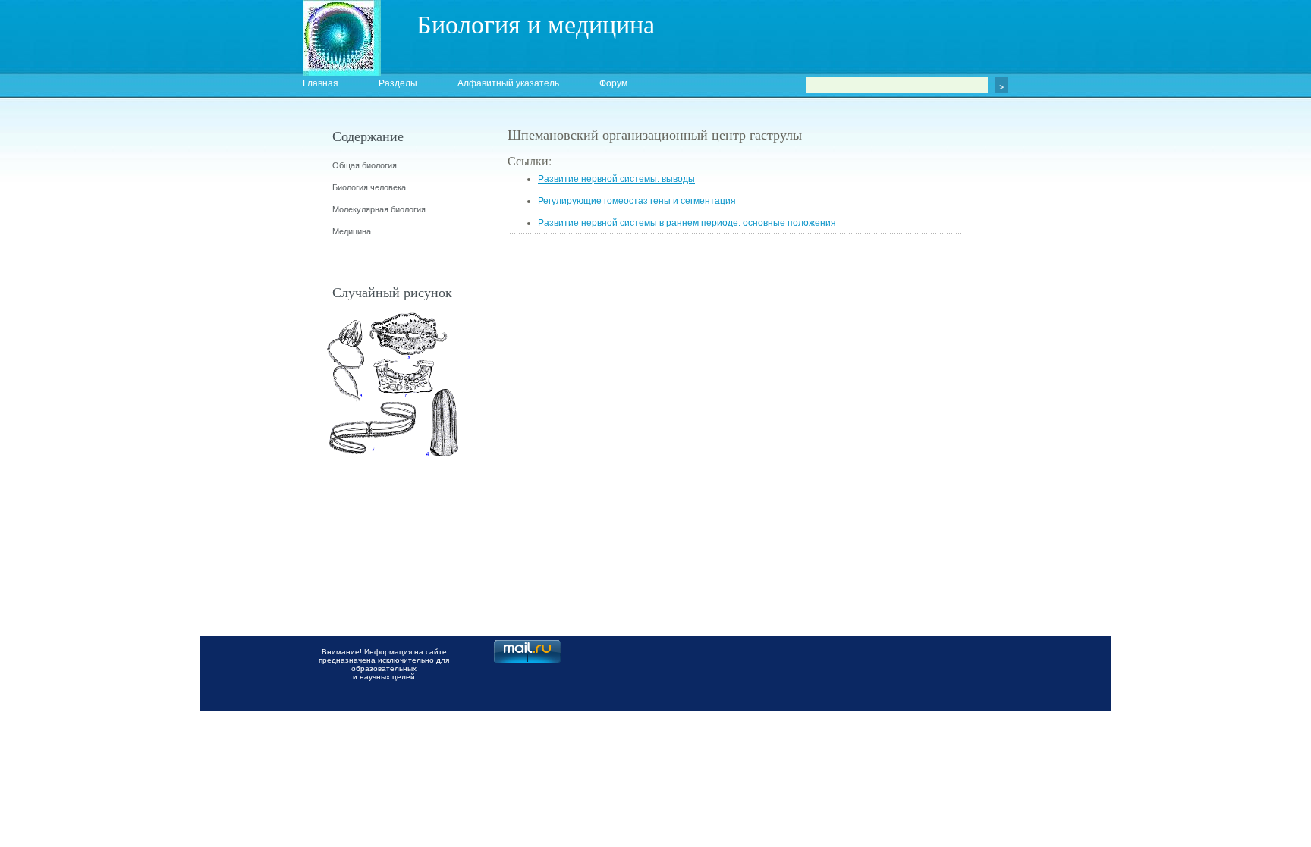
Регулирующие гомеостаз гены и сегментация (637, 201)
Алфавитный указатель (508, 83)
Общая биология (364, 165)
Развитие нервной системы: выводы (616, 179)
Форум (613, 83)
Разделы (398, 83)
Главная (320, 83)
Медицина (351, 231)
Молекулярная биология (379, 209)
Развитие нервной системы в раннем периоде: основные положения (687, 223)
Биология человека (369, 187)
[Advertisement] (1046, 398)
